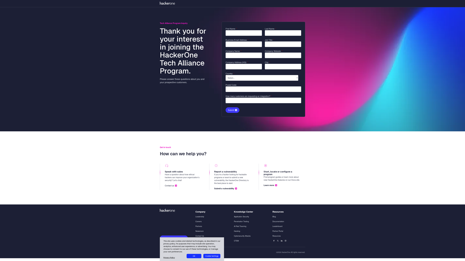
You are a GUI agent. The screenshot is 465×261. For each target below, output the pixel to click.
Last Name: (270, 28)
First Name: (231, 28)
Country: (230, 73)
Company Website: (274, 51)
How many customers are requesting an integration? (249, 96)
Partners (198, 226)
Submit (231, 110)
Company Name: (233, 51)
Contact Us (199, 236)
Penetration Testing (241, 221)
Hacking (237, 231)
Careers (198, 221)
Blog (274, 216)
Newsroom (199, 231)
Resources (276, 236)
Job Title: (269, 40)
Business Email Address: (237, 40)
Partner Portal (277, 231)
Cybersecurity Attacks (242, 236)
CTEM (236, 240)
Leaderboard (277, 226)
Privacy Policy (169, 258)
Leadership (199, 216)
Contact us (169, 185)
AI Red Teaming (240, 226)
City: (267, 62)
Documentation (278, 221)
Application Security (241, 216)
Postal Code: (231, 84)
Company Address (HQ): (237, 62)
